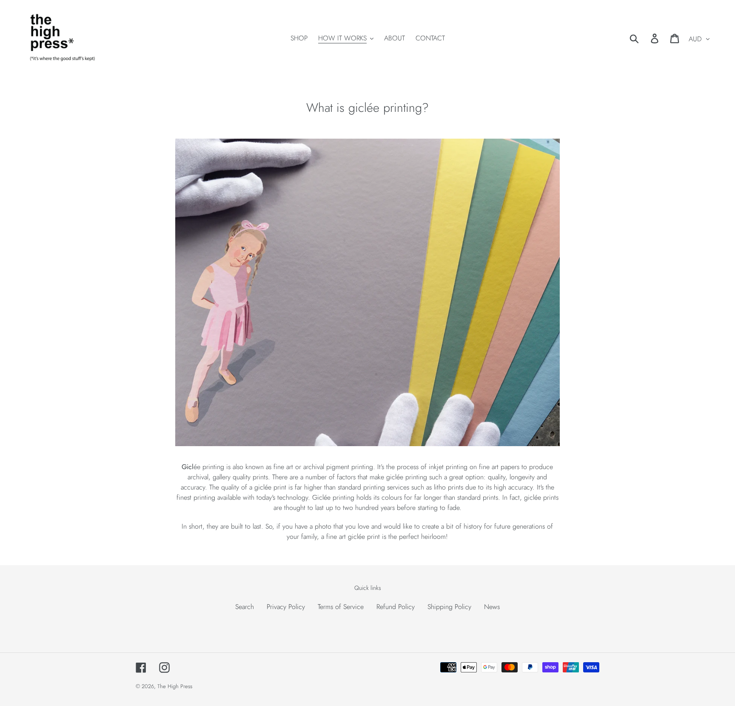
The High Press (174, 686)
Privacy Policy (286, 607)
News (492, 607)
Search (244, 607)
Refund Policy (395, 607)
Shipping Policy (449, 607)
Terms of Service (341, 607)
